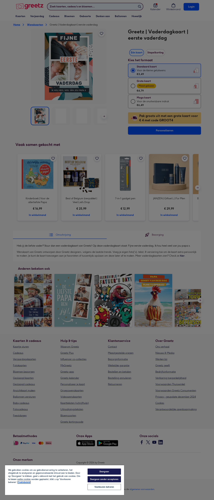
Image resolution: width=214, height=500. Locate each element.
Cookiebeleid (24, 482)
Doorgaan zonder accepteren (104, 479)
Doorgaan (104, 471)
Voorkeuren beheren (104, 487)
